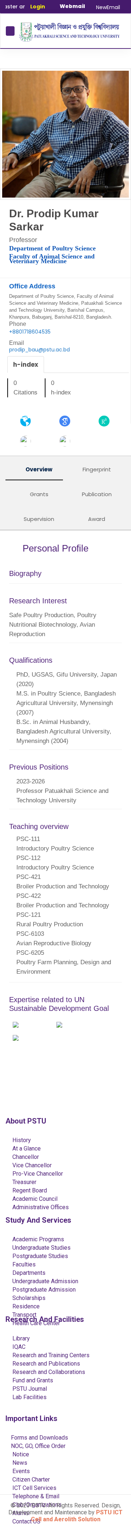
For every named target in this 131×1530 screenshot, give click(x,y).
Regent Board (29, 1190)
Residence (25, 1306)
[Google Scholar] (64, 420)
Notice (20, 1454)
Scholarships (28, 1298)
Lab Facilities (29, 1397)
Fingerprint (96, 469)
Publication (96, 494)
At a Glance (26, 1148)
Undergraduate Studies (41, 1247)
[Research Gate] (104, 420)
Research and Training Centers (50, 1355)
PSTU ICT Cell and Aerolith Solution (77, 1516)
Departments (28, 1272)
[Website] (25, 420)
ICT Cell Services (33, 1487)
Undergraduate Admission (44, 1281)
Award (96, 519)
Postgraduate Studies (39, 1256)
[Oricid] (64, 440)
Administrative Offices (40, 1207)
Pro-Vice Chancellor (37, 1173)
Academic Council (34, 1198)
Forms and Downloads (39, 1437)
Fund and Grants (32, 1380)
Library (20, 1338)
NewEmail (108, 7)
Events (20, 1471)
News (19, 1462)
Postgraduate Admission (43, 1289)
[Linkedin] (25, 440)
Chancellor (25, 1156)
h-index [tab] (25, 364)
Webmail (72, 6)
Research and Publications (45, 1363)
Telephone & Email (35, 1496)
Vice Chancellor (31, 1165)
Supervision (38, 519)
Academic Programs (37, 1239)
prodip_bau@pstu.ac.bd (39, 349)
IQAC (18, 1346)
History (21, 1140)
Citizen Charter (30, 1479)
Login (37, 6)
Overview (38, 469)
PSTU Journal (29, 1388)
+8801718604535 (30, 331)
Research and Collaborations (48, 1372)
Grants (38, 494)
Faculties (23, 1264)
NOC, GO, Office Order (38, 1446)
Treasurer (23, 1182)
